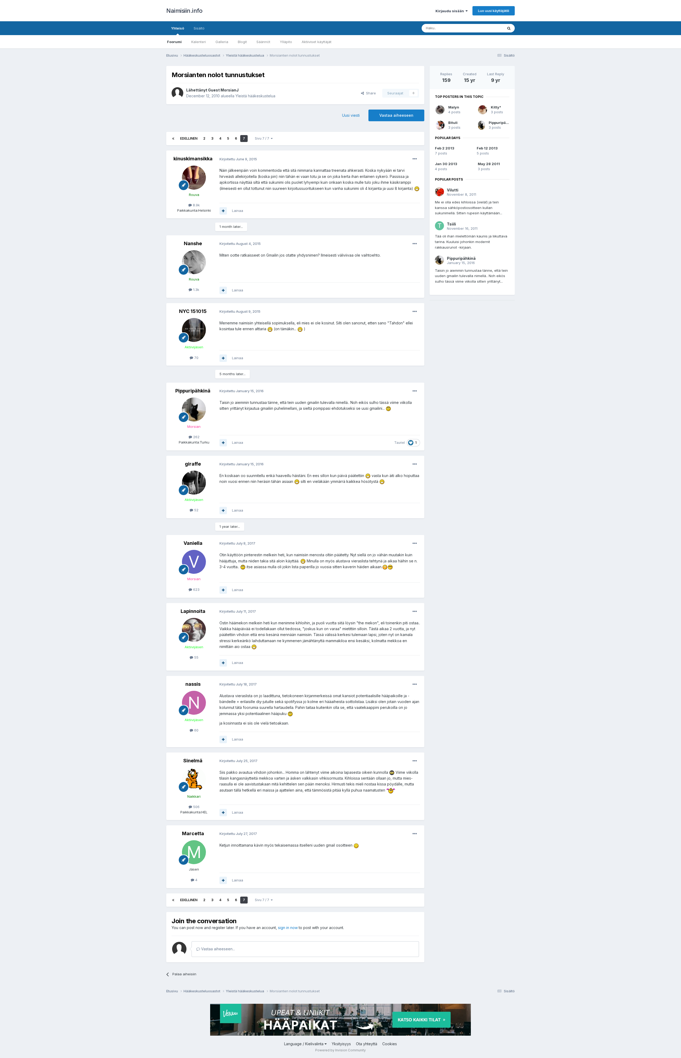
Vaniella (193, 543)
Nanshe (193, 243)
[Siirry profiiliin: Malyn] (440, 109)
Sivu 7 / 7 (263, 138)
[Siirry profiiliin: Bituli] (440, 125)
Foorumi (174, 42)
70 (195, 358)
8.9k (196, 205)
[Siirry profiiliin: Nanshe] (194, 262)
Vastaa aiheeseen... (217, 949)
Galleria (221, 42)
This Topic (487, 28)
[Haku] (509, 28)
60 (195, 730)
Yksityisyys (341, 1044)
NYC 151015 (193, 311)
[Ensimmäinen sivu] (173, 138)
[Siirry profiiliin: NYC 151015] (194, 330)
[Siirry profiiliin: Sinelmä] (194, 779)
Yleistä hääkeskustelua (255, 96)
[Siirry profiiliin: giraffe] (194, 483)
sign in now (288, 927)
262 (196, 437)
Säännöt (263, 42)
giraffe (193, 464)
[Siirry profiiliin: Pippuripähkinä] (194, 409)
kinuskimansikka (193, 158)
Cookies (389, 1044)
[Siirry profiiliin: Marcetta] (194, 852)
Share (370, 93)
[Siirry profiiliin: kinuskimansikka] (194, 178)
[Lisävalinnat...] (414, 159)
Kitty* (496, 107)
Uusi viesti (351, 115)
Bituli (453, 122)
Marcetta (193, 833)
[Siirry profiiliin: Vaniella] (194, 562)
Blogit (242, 42)
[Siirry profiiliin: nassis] (194, 703)
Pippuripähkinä (192, 391)
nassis (193, 684)
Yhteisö (177, 28)
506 (196, 807)
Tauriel (399, 443)
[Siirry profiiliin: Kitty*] (482, 109)
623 (196, 589)
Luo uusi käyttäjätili (493, 11)
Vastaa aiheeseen (396, 115)
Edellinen (188, 138)
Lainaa (237, 210)
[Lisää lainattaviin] (223, 211)
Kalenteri (198, 42)
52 (195, 510)
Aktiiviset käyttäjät (316, 42)
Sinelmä (192, 760)
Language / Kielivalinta (304, 1044)
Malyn (453, 107)
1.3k (195, 289)
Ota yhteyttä (366, 1044)
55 (195, 657)
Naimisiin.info (184, 10)
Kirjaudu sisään (450, 11)
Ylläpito (286, 42)
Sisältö (199, 28)
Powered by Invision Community (340, 1050)
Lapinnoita (193, 611)
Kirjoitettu (238, 159)
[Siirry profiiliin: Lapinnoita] (194, 630)
